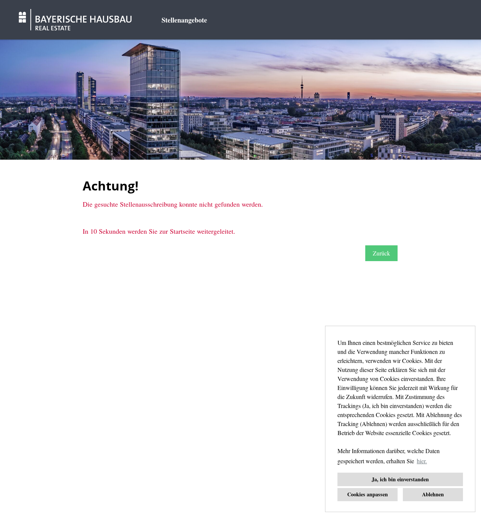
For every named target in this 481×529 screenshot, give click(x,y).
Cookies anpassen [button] (367, 494)
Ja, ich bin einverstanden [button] (400, 479)
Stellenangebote (184, 20)
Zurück (381, 253)
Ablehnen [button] (433, 494)
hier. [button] (422, 461)
